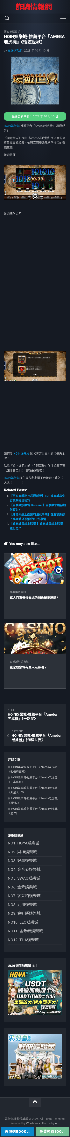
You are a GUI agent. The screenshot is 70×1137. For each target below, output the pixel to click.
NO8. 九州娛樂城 (22, 904)
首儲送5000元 (17, 1131)
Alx (57, 1123)
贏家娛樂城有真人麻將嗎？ (28, 667)
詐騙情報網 (15, 50)
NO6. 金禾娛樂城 (22, 887)
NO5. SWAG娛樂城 (24, 878)
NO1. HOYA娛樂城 (23, 843)
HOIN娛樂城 (12, 126)
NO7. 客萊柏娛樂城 (24, 895)
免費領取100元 (53, 1131)
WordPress (33, 1123)
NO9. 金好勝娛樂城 (24, 913)
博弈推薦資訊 (12, 31)
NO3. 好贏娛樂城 (22, 860)
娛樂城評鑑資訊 (19, 661)
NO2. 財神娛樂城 (22, 852)
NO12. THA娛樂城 (23, 940)
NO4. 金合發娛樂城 (24, 869)
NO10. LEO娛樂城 (23, 922)
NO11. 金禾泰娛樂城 (25, 931)
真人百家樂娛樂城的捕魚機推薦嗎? (34, 598)
